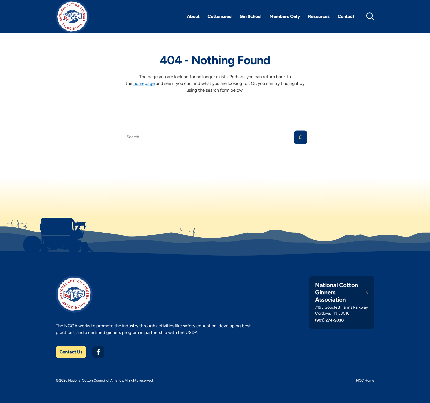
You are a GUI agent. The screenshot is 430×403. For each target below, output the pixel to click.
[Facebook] (98, 352)
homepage (144, 83)
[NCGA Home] (72, 16)
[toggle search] (370, 16)
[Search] (300, 137)
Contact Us (71, 352)
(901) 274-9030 (329, 320)
